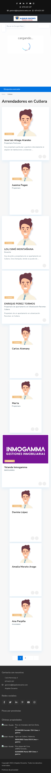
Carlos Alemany (21, 348)
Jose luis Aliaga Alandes (17, 140)
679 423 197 (27, 7)
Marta (15, 403)
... (32, 150)
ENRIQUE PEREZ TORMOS (19, 303)
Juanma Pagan (20, 185)
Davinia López (20, 512)
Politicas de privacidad (10, 770)
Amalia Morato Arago (24, 566)
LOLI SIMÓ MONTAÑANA (18, 249)
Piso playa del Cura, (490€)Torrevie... (22, 747)
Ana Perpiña (19, 621)
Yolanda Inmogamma (15, 467)
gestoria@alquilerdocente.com (16, 685)
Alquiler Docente (11, 688)
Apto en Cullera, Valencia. (25, 736)
